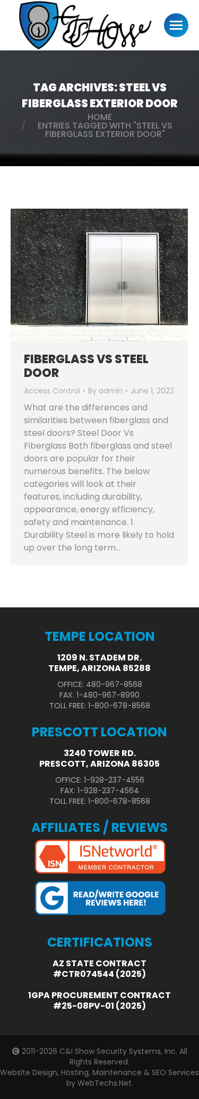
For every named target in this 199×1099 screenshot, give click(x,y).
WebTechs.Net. (105, 1083)
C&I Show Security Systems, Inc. (118, 1051)
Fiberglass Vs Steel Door (86, 366)
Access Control (52, 390)
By (105, 390)
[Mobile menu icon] (176, 25)
